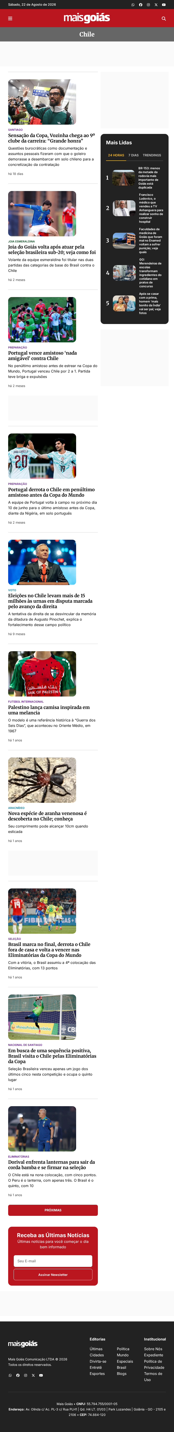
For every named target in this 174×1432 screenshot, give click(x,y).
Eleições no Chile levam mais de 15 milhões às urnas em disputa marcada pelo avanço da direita (50, 601)
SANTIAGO (15, 129)
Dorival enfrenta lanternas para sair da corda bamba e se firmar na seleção (51, 1164)
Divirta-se (98, 1361)
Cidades (97, 1355)
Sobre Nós (153, 1349)
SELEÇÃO (14, 939)
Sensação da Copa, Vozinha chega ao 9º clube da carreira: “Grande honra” (51, 138)
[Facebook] (141, 4)
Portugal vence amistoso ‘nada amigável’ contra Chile (42, 355)
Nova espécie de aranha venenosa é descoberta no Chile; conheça (47, 816)
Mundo (123, 1355)
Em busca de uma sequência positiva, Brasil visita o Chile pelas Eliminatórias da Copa (52, 1056)
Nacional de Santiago (25, 1045)
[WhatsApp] (133, 4)
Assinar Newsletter (53, 1275)
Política (123, 1349)
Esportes (97, 1373)
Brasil (121, 1367)
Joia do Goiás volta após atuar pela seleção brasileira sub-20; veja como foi (52, 249)
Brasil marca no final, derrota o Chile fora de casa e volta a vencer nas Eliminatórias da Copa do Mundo (49, 949)
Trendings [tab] (152, 155)
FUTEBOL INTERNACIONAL (26, 701)
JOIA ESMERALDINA (21, 241)
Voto (12, 590)
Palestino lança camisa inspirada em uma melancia (49, 710)
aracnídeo (16, 808)
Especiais (125, 1361)
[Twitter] (156, 4)
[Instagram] (148, 4)
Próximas (53, 1210)
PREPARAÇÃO (17, 347)
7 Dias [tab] (133, 155)
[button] (10, 18)
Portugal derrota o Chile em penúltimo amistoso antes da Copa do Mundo (51, 492)
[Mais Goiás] (87, 18)
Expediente (153, 1355)
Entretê (96, 1367)
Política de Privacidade (154, 1364)
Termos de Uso (153, 1376)
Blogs (121, 1373)
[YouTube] (164, 4)
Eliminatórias (18, 1156)
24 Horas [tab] (116, 155)
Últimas (96, 1349)
